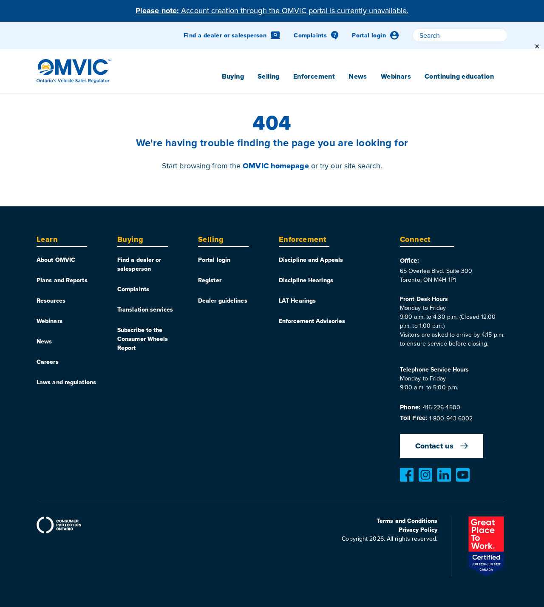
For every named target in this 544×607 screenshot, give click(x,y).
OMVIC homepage (276, 165)
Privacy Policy (418, 529)
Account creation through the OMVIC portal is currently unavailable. (272, 10)
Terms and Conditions (407, 520)
